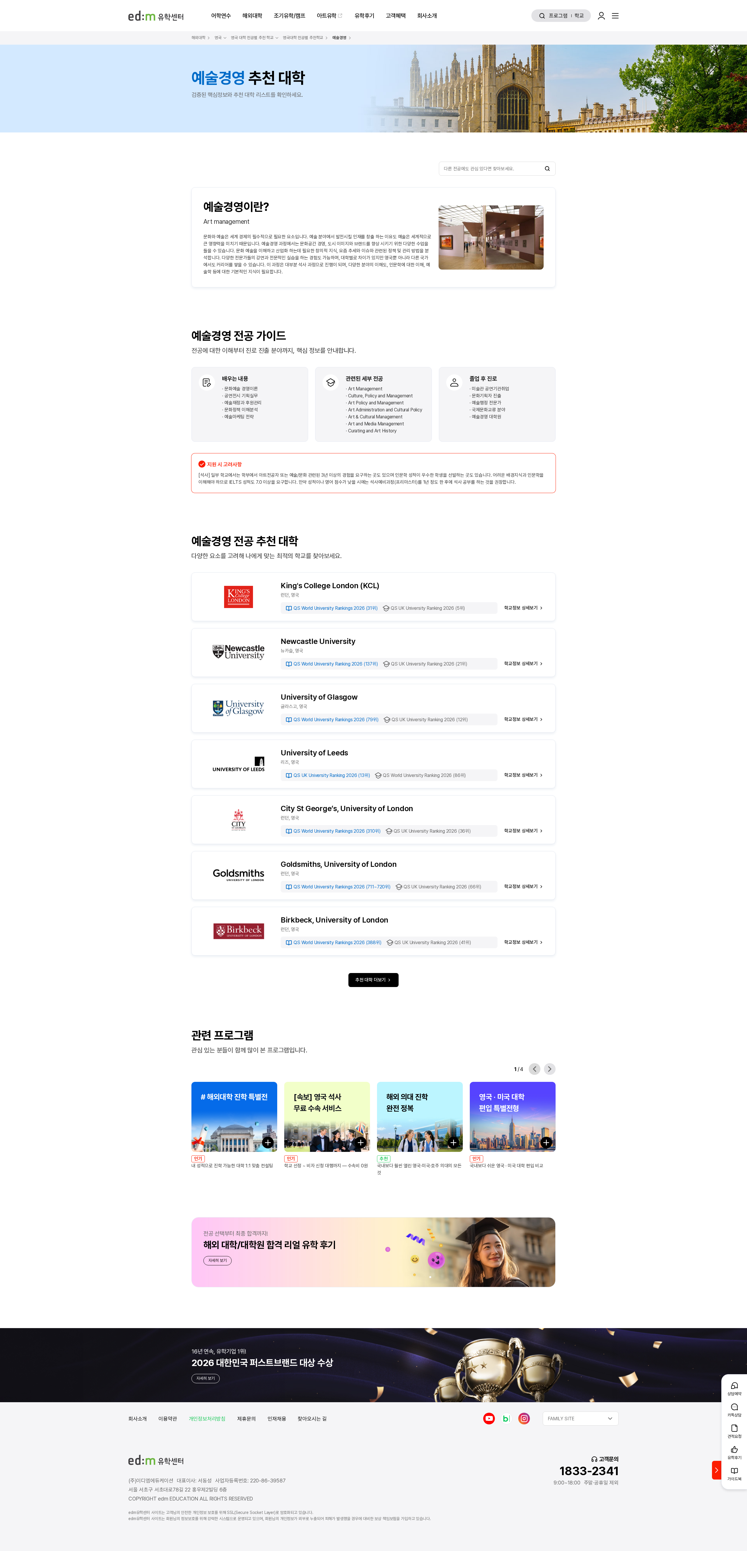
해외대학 (252, 15)
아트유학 (326, 15)
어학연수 (221, 15)
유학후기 (364, 15)
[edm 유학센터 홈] (155, 16)
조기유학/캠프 (289, 15)
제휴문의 (246, 1419)
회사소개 (427, 15)
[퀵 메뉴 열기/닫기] (716, 1470)
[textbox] (580, 1418)
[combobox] (581, 1419)
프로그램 (558, 16)
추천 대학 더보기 (370, 980)
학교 (579, 16)
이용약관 (167, 1419)
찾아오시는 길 (312, 1419)
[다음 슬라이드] (550, 1069)
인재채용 (277, 1419)
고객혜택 (395, 15)
